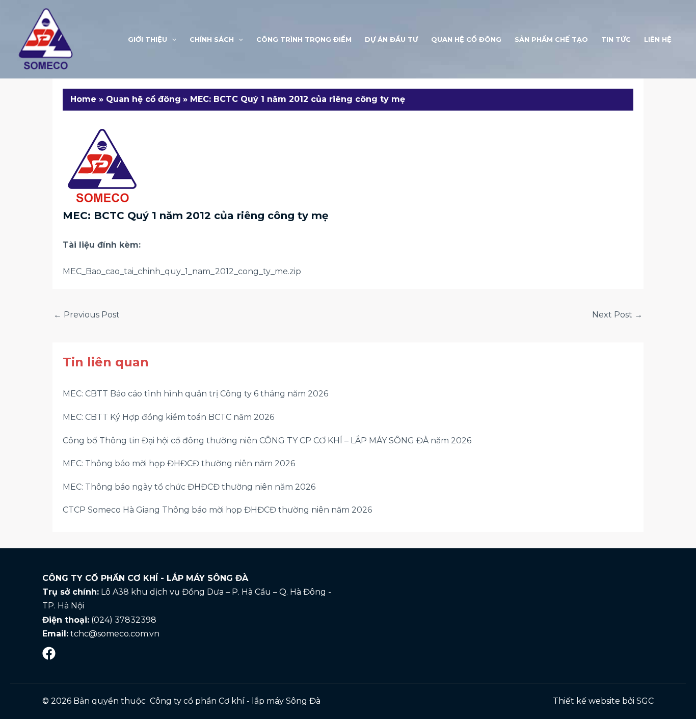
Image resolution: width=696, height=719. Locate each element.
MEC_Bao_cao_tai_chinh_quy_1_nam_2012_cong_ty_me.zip (182, 271)
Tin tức (616, 39)
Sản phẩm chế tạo (551, 39)
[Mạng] (49, 653)
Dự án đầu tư (391, 39)
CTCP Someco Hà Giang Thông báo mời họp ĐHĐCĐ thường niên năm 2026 (217, 510)
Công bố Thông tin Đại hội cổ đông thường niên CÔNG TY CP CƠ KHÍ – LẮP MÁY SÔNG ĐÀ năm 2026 (267, 440)
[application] (171, 39)
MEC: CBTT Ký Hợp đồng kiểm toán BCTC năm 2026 (168, 417)
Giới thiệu (147, 39)
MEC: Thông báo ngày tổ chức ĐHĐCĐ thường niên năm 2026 (189, 487)
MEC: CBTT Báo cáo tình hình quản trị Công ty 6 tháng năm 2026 (195, 393)
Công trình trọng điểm (304, 39)
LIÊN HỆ (658, 39)
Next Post (617, 314)
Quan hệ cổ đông (466, 39)
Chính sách (212, 39)
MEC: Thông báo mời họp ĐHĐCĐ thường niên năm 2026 (179, 463)
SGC (645, 701)
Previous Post (86, 314)
